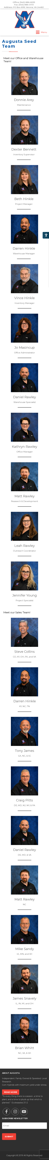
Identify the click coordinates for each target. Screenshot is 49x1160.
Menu (44, 32)
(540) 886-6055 (27, 2)
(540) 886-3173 (26, 5)
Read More (10, 1092)
